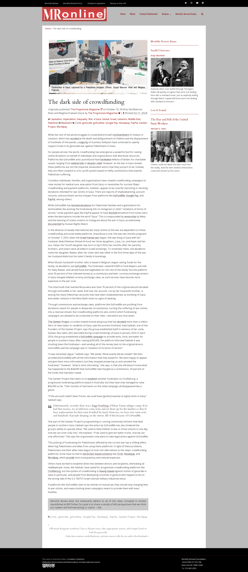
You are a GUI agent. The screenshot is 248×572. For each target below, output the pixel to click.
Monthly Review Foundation (194, 559)
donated (121, 321)
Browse (165, 14)
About (132, 14)
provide (70, 457)
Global (105, 119)
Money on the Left (118, 3)
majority (83, 142)
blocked (113, 212)
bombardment (121, 134)
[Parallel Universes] (172, 72)
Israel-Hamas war (89, 237)
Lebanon (122, 119)
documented (54, 224)
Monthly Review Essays (163, 41)
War (90, 119)
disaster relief (94, 163)
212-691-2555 (190, 568)
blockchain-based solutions (97, 453)
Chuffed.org (54, 471)
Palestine (53, 122)
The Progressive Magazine (102, 113)
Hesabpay (124, 122)
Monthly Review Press (72, 3)
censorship (130, 216)
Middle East (134, 119)
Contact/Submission (149, 14)
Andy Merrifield (158, 55)
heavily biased (106, 471)
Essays (185, 14)
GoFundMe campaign (92, 336)
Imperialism (69, 119)
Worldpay (62, 126)
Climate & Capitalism (96, 3)
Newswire (66, 122)
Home (123, 14)
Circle (78, 122)
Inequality (82, 119)
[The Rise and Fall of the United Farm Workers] (171, 146)
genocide (87, 122)
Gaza (98, 119)
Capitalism (56, 119)
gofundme (98, 122)
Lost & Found (158, 110)
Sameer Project (127, 516)
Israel (113, 119)
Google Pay (111, 122)
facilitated (105, 159)
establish (92, 378)
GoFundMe (119, 195)
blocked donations (81, 205)
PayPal (134, 122)
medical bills (77, 163)
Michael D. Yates (158, 128)
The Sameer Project (58, 321)
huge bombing (100, 405)
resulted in (75, 138)
